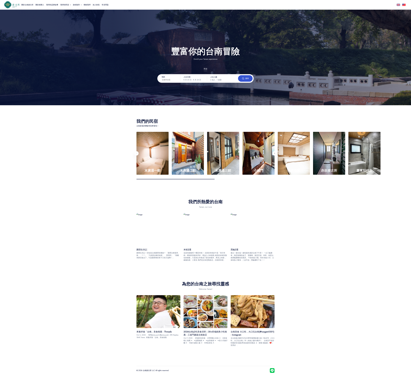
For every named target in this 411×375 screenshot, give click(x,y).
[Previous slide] (136, 153)
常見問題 (105, 5)
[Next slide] (274, 153)
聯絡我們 (87, 5)
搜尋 (247, 78)
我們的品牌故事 (52, 5)
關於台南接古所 (27, 5)
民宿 (205, 69)
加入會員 (96, 5)
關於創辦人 (40, 5)
